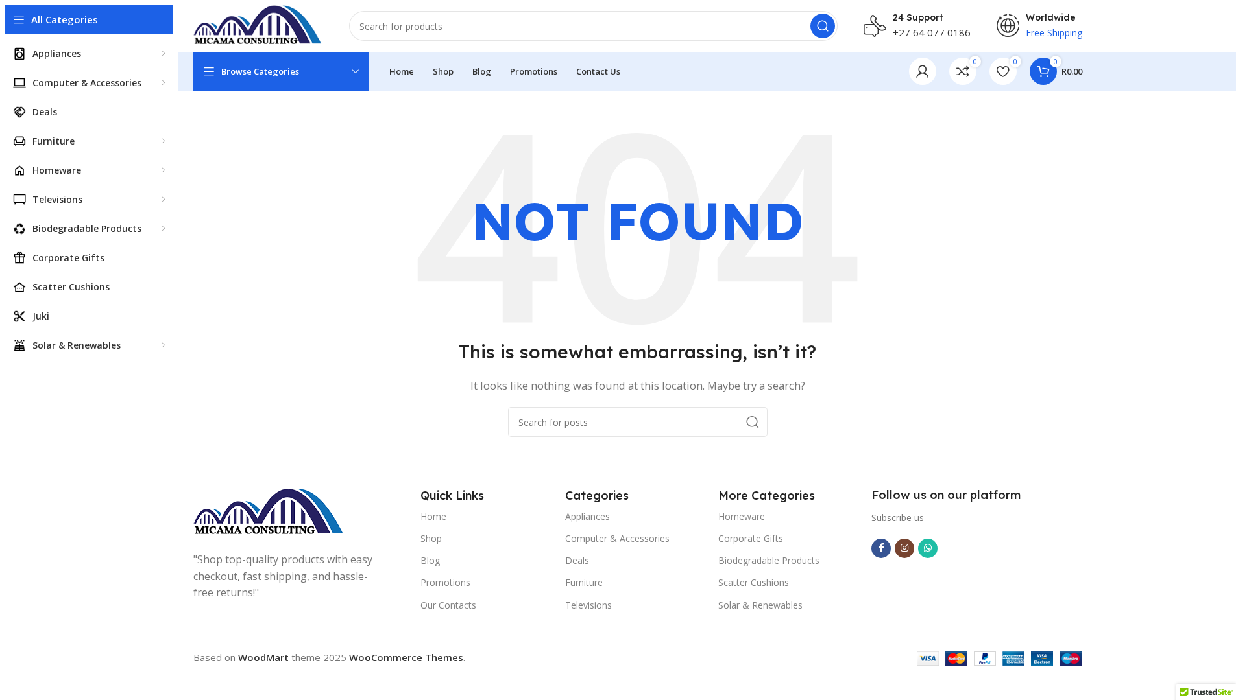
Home (433, 516)
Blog (430, 560)
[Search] (822, 26)
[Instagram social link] (904, 548)
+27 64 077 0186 (932, 32)
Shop (431, 538)
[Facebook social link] (881, 548)
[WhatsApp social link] (928, 548)
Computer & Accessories (617, 538)
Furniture (584, 582)
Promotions (445, 582)
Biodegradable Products (768, 560)
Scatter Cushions (753, 582)
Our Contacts (448, 605)
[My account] (923, 71)
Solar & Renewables (760, 605)
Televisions (588, 605)
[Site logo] (258, 24)
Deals (577, 560)
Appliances (587, 516)
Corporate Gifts (750, 538)
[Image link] (269, 511)
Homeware (741, 516)
